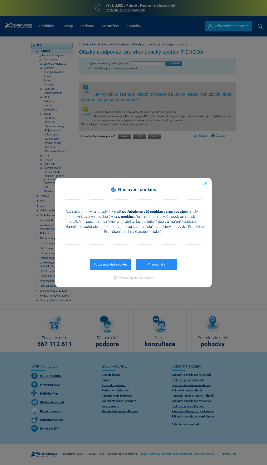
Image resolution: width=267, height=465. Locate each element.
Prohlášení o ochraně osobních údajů (133, 231)
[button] (133, 277)
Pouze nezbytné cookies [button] (110, 264)
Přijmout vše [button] (156, 264)
